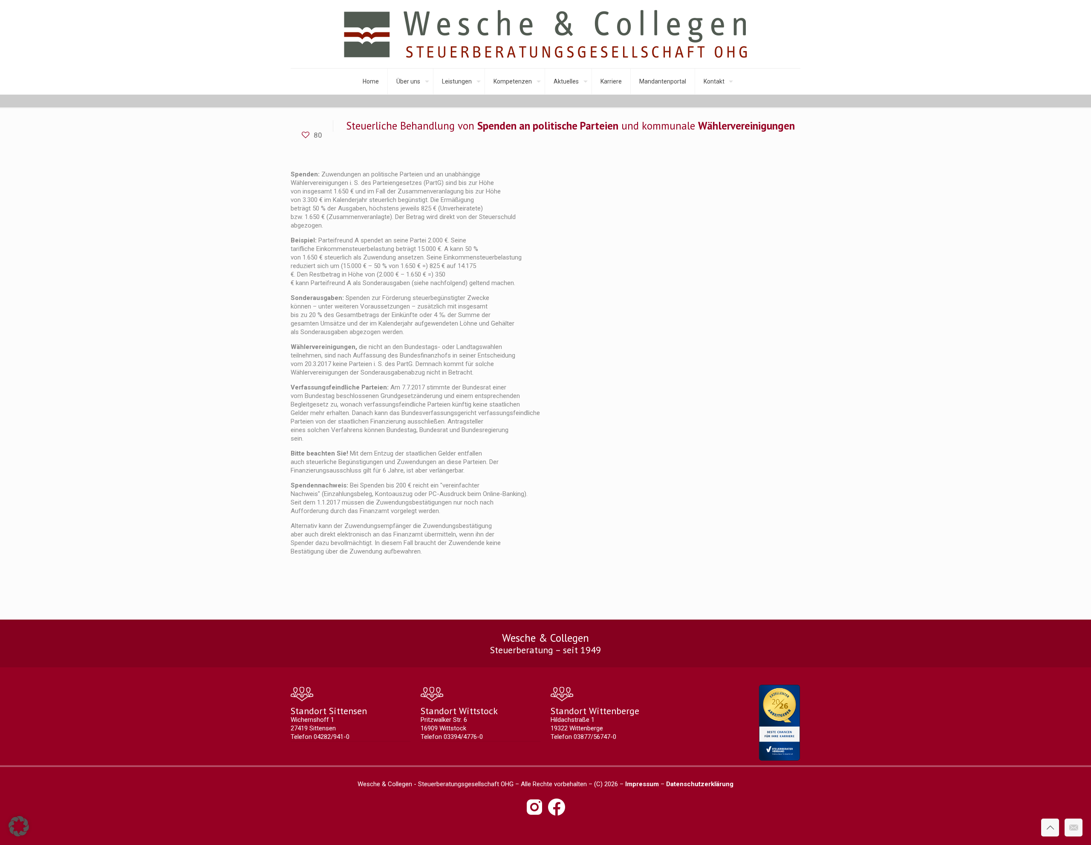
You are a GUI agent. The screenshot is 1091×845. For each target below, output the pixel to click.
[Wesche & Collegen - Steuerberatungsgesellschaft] (545, 34)
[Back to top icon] (1050, 827)
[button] (19, 826)
